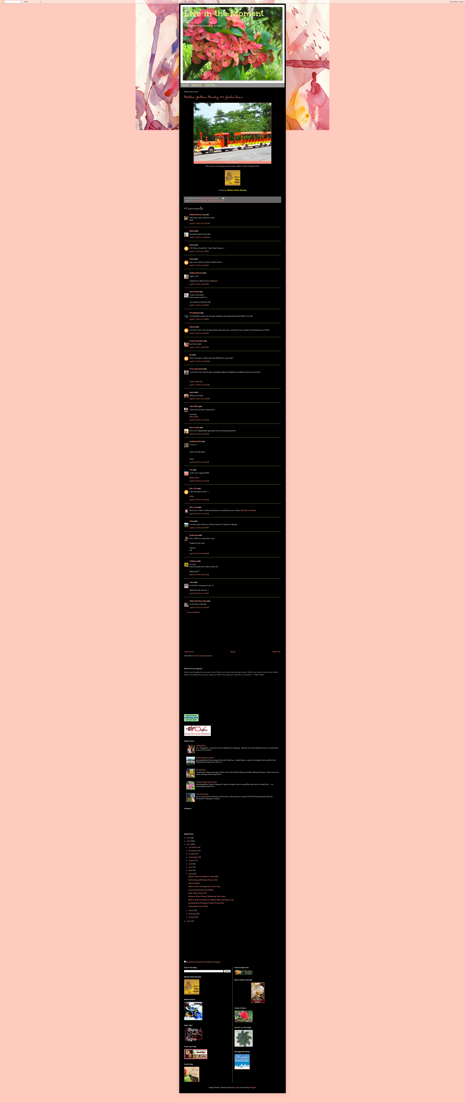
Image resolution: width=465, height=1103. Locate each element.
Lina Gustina (194, 292)
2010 (189, 921)
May (191, 870)
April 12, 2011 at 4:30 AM (199, 500)
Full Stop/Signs (202, 794)
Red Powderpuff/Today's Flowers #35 (202, 880)
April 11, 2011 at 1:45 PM (199, 265)
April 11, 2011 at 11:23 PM (200, 399)
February (192, 914)
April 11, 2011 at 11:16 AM (200, 223)
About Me (196, 85)
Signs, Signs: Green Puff (197, 893)
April (191, 874)
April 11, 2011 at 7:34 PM (199, 319)
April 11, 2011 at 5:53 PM (199, 305)
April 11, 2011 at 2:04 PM (199, 284)
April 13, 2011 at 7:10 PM (199, 593)
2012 (189, 841)
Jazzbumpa (194, 535)
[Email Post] (222, 198)
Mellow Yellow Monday (198, 201)
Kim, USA (193, 488)
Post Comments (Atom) (203, 656)
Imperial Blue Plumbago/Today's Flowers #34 (206, 903)
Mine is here (194, 478)
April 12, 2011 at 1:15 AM (199, 462)
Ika (191, 355)
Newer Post (189, 652)
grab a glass (194, 417)
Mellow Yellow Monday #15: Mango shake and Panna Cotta (211, 900)
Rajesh (192, 231)
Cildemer (193, 561)
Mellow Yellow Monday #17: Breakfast (203, 876)
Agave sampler (194, 883)
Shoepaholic (201, 745)
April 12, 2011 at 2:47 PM (199, 528)
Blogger (253, 1087)
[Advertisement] (232, 632)
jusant (237, 1087)
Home (185, 85)
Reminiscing (201, 770)
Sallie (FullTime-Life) (198, 601)
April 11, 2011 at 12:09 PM (200, 237)
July (190, 864)
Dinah (192, 259)
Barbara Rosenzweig (197, 214)
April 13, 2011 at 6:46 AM (199, 553)
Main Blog (210, 85)
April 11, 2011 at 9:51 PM (199, 347)
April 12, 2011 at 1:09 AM (199, 434)
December (193, 847)
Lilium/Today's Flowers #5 (206, 782)
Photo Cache (194, 427)
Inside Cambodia (196, 381)
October (192, 854)
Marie (192, 245)
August (192, 860)
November (193, 851)
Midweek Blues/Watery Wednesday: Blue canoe (207, 896)
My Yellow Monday (248, 510)
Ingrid (192, 392)
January (192, 917)
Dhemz (192, 327)
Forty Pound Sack (196, 341)
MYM (192, 496)
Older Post (276, 652)
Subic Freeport (213, 201)
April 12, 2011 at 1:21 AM (199, 481)
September (193, 857)
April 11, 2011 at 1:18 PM (199, 251)
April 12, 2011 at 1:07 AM (199, 420)
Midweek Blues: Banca (205, 758)
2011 (189, 844)
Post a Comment (193, 612)
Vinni (192, 521)
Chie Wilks (194, 406)
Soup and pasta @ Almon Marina (200, 890)
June (191, 867)
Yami (192, 582)
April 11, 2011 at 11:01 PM (200, 385)
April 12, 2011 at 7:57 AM (199, 514)
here (208, 281)
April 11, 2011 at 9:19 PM (199, 333)
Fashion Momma (196, 273)
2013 (189, 838)
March (191, 910)
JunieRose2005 (195, 441)
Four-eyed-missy (196, 369)
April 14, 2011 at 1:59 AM (199, 607)
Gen (191, 470)
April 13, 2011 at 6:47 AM (199, 575)
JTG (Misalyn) (195, 313)
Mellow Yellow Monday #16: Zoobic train (213, 97)
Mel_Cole (193, 507)
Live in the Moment (224, 13)
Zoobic (221, 201)
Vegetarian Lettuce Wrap (198, 906)
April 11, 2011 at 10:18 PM (200, 361)
